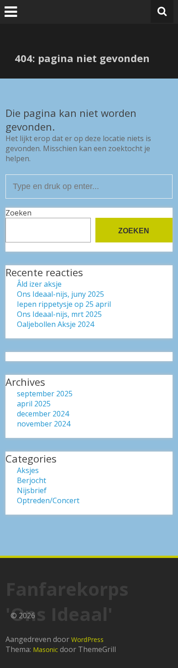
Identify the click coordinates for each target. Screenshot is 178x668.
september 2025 (45, 394)
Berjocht (31, 480)
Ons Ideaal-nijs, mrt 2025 (59, 314)
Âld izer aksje (39, 284)
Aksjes (28, 470)
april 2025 (34, 404)
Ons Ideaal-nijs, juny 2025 (60, 294)
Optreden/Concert (48, 500)
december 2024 (43, 414)
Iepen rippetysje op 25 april (64, 304)
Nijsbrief (32, 490)
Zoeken (18, 213)
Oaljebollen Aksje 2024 (55, 324)
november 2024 (43, 424)
